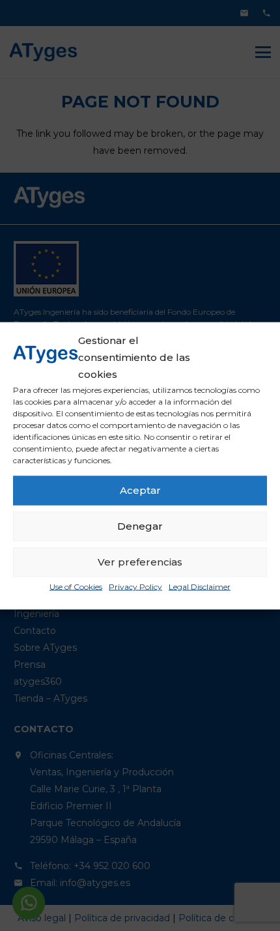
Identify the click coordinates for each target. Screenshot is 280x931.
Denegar (140, 526)
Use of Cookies (75, 586)
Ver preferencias (140, 562)
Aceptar (140, 490)
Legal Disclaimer (200, 586)
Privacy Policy (135, 586)
